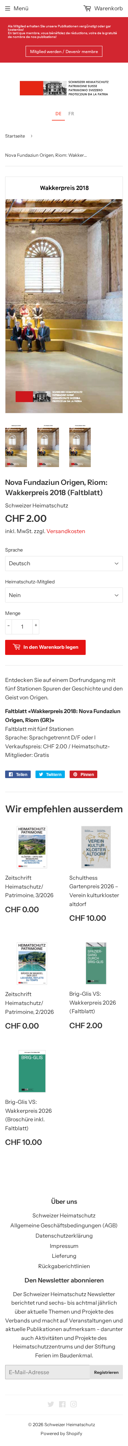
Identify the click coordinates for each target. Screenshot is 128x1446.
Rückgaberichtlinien (64, 1266)
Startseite (15, 136)
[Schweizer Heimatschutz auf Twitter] (50, 1405)
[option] (71, 114)
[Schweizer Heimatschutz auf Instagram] (73, 1405)
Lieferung (64, 1255)
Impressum (64, 1245)
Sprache (14, 550)
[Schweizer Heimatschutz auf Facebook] (62, 1405)
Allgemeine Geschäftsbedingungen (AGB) (64, 1225)
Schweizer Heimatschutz (64, 1215)
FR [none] (71, 113)
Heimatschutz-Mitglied (30, 582)
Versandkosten (65, 531)
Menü (21, 8)
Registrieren (106, 1372)
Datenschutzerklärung (64, 1235)
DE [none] (58, 113)
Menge (12, 613)
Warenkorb (108, 8)
